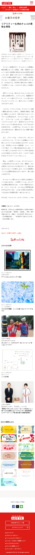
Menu (31, 3)
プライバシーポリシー (12, 535)
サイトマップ (9, 532)
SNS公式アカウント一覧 (17, 522)
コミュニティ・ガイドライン (14, 548)
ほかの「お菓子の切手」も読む (11, 233)
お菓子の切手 (23, 7)
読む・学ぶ (12, 7)
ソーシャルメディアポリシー (14, 538)
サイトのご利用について (12, 546)
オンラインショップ (17, 527)
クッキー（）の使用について (15, 540)
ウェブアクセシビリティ (12, 543)
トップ (3, 7)
